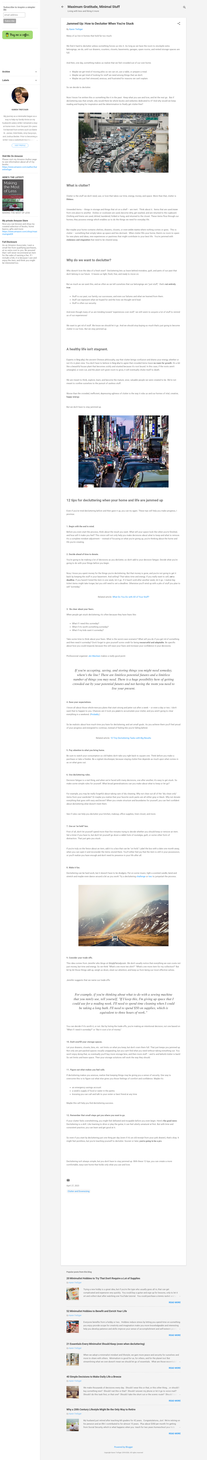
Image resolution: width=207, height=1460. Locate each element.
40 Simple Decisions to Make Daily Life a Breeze (93, 1376)
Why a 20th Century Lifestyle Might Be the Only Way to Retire (100, 1409)
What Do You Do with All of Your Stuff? (131, 597)
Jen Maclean (94, 656)
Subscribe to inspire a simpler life (19, 8)
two (150, 876)
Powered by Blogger (123, 1447)
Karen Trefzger (20, 109)
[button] (179, 24)
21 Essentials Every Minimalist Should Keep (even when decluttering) (105, 1343)
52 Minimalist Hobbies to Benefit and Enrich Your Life (96, 1311)
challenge (140, 876)
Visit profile (20, 145)
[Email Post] (68, 1181)
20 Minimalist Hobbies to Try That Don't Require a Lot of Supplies (103, 1278)
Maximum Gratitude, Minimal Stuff (94, 7)
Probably (95, 714)
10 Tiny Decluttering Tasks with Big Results (131, 738)
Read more (175, 1302)
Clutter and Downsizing (78, 1191)
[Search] (184, 7)
